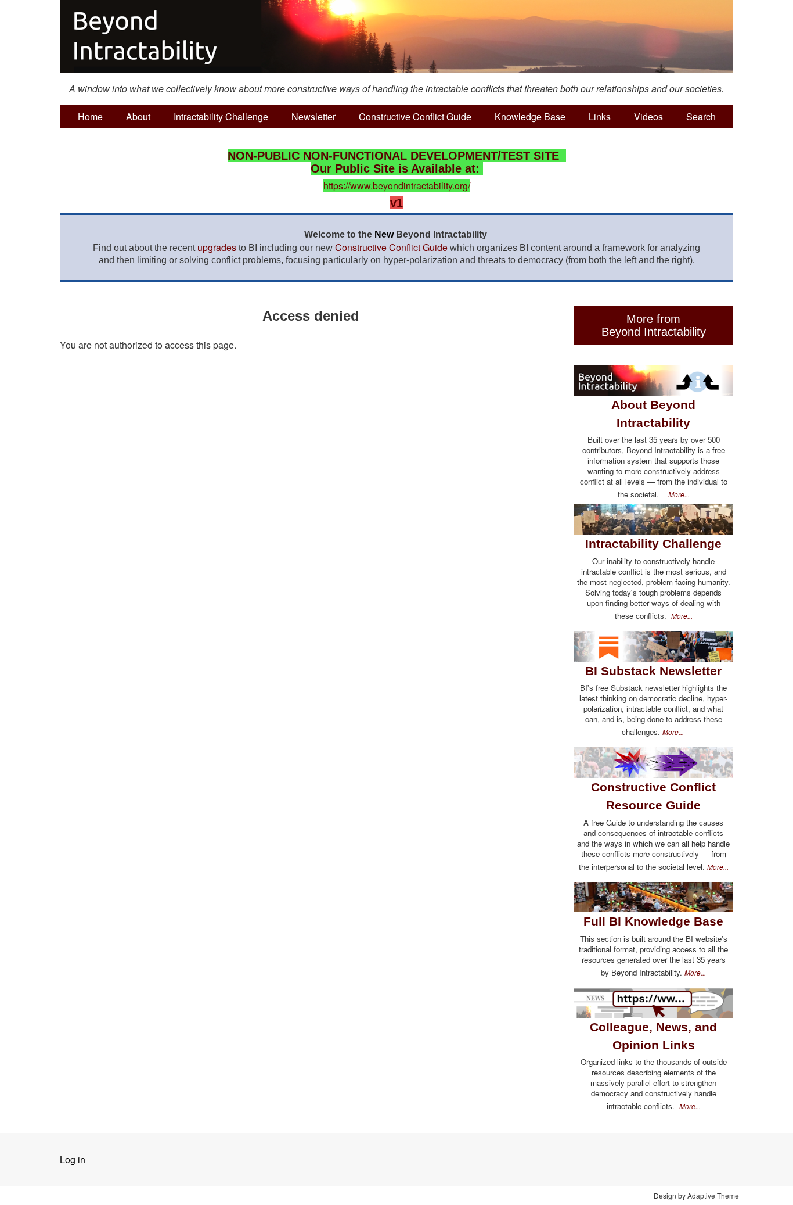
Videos (648, 116)
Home (90, 116)
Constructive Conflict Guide (415, 116)
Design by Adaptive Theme (696, 1195)
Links (600, 116)
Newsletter (313, 116)
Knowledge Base (530, 116)
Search (701, 116)
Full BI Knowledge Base (653, 921)
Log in (72, 1159)
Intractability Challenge (221, 116)
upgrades (216, 247)
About (138, 116)
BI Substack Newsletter (653, 670)
